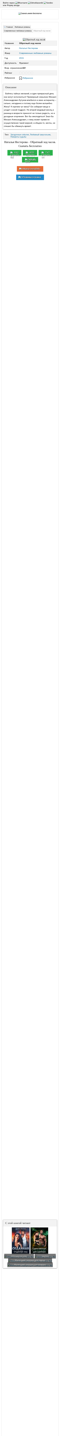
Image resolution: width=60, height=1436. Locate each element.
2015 (21, 58)
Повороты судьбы (18, 137)
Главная (9, 27)
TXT (47, 152)
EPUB (32, 159)
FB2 (16, 152)
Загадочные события (19, 135)
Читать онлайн (31, 168)
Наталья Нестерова (28, 48)
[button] (21, 3)
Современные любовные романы (35, 53)
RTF (32, 152)
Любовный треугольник (40, 135)
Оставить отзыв (32, 177)
